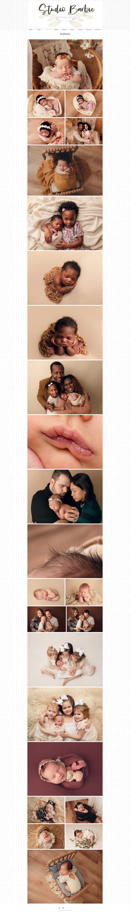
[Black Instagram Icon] (63, 908)
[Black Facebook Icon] (59, 908)
